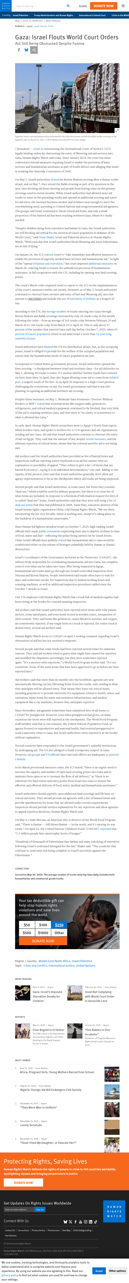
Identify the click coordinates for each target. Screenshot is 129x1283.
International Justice (61, 965)
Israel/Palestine (20, 15)
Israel (36, 149)
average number (56, 311)
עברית (50, 26)
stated (41, 403)
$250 (59, 924)
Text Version (11, 1235)
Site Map (66, 1230)
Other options (117, 1271)
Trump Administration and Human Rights (53, 15)
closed (55, 179)
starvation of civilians (83, 298)
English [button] (83, 6)
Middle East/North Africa (54, 961)
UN (48, 754)
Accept (99, 1271)
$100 (43, 924)
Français (43, 26)
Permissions (54, 1230)
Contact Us (10, 1230)
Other (59, 932)
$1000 (43, 932)
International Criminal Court (92, 15)
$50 (27, 924)
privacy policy (10, 1275)
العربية (36, 26)
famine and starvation (49, 263)
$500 (27, 932)
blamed (48, 347)
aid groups (34, 754)
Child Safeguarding (82, 1230)
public (42, 531)
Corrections (23, 1230)
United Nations (85, 965)
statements (54, 531)
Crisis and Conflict (35, 965)
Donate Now (104, 5)
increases (100, 439)
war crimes (35, 298)
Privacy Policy (38, 1230)
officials (55, 754)
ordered (48, 254)
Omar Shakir (46, 237)
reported (105, 829)
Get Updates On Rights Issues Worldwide (37, 1203)
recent (90, 439)
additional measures (100, 263)
